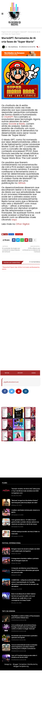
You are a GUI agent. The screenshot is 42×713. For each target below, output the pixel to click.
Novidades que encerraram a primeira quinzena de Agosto (24, 636)
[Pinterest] (26, 240)
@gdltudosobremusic (11, 382)
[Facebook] (14, 240)
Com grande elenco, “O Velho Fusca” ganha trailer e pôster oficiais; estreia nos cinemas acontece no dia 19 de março (25, 522)
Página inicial (6, 32)
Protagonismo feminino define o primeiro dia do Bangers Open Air (25, 559)
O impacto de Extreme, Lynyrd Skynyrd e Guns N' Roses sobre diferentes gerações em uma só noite (25, 570)
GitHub (21, 183)
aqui (14, 219)
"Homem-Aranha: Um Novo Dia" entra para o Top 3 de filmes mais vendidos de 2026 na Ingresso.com (25, 491)
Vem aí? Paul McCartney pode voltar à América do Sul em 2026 (24, 656)
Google (13, 123)
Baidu (22, 123)
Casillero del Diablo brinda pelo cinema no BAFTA (25, 511)
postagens (15, 32)
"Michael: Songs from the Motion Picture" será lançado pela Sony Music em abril (24, 501)
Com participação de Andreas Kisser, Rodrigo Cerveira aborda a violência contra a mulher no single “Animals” (23, 627)
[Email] (30, 240)
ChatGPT (8, 116)
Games (11, 234)
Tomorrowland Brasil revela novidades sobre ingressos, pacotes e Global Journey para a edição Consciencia (24, 646)
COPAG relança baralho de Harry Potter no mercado (25, 533)
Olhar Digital (22, 224)
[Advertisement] (21, 327)
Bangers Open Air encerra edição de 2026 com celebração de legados (25, 550)
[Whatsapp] (22, 240)
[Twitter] (18, 240)
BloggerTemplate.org (21, 666)
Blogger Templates (20, 664)
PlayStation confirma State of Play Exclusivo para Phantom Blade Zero (25, 617)
